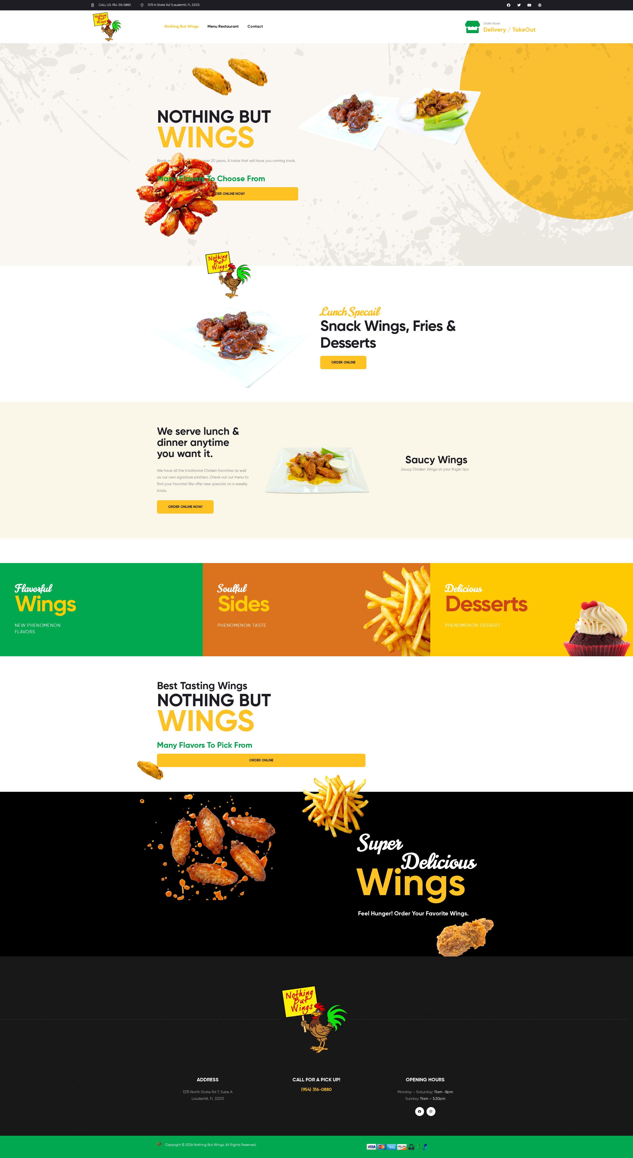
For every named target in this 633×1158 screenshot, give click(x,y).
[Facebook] (508, 5)
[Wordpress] (540, 5)
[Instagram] (431, 1111)
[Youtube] (529, 5)
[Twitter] (519, 5)
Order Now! (491, 23)
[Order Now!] (473, 27)
